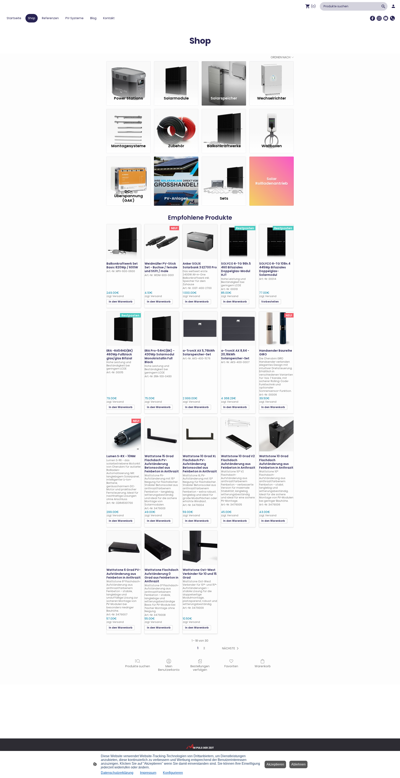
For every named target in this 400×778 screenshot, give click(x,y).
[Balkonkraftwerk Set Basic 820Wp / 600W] (123, 241)
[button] (231, 648)
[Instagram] (379, 18)
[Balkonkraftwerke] (224, 124)
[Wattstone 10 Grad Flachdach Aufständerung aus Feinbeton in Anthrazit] (276, 434)
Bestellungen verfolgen (200, 668)
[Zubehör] (176, 124)
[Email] (385, 18)
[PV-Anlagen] (176, 172)
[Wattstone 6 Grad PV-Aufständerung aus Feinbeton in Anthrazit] (123, 548)
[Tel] (392, 18)
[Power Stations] (128, 76)
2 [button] (204, 648)
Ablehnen (298, 764)
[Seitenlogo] (200, 746)
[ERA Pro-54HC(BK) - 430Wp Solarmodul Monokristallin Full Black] (162, 328)
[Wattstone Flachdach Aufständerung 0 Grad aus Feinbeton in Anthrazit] (162, 548)
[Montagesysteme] (128, 124)
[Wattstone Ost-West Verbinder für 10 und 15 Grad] (200, 548)
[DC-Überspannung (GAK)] (128, 172)
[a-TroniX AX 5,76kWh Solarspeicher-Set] (200, 328)
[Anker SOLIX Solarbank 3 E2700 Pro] (200, 241)
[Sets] (224, 172)
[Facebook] (372, 18)
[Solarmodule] (176, 76)
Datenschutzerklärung (117, 772)
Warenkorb (263, 666)
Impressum (148, 772)
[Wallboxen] (271, 124)
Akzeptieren (275, 764)
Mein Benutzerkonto (169, 668)
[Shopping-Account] (393, 6)
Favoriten (231, 666)
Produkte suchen (137, 666)
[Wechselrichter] (271, 76)
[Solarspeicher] (224, 76)
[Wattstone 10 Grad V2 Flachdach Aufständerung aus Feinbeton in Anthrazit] (238, 434)
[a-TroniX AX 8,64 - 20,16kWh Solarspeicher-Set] (238, 328)
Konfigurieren (173, 772)
